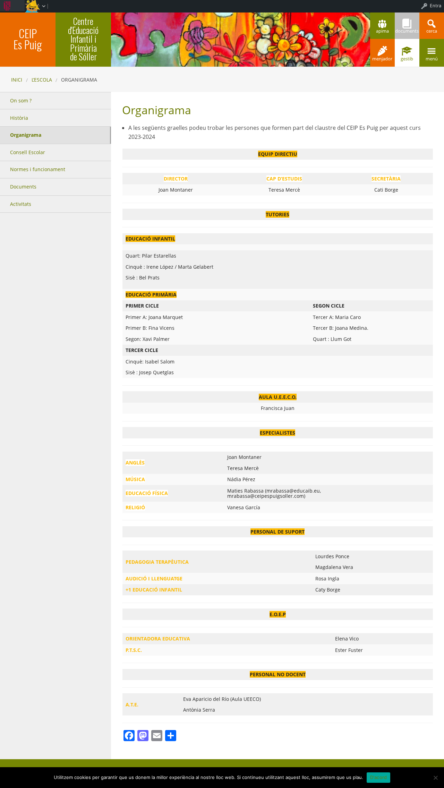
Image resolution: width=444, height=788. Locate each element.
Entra (435, 5)
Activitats (20, 204)
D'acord (378, 777)
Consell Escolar (27, 152)
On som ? (21, 100)
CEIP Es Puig (28, 38)
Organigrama (25, 135)
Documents (23, 186)
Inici (16, 79)
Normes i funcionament (37, 169)
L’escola (42, 79)
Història (19, 118)
